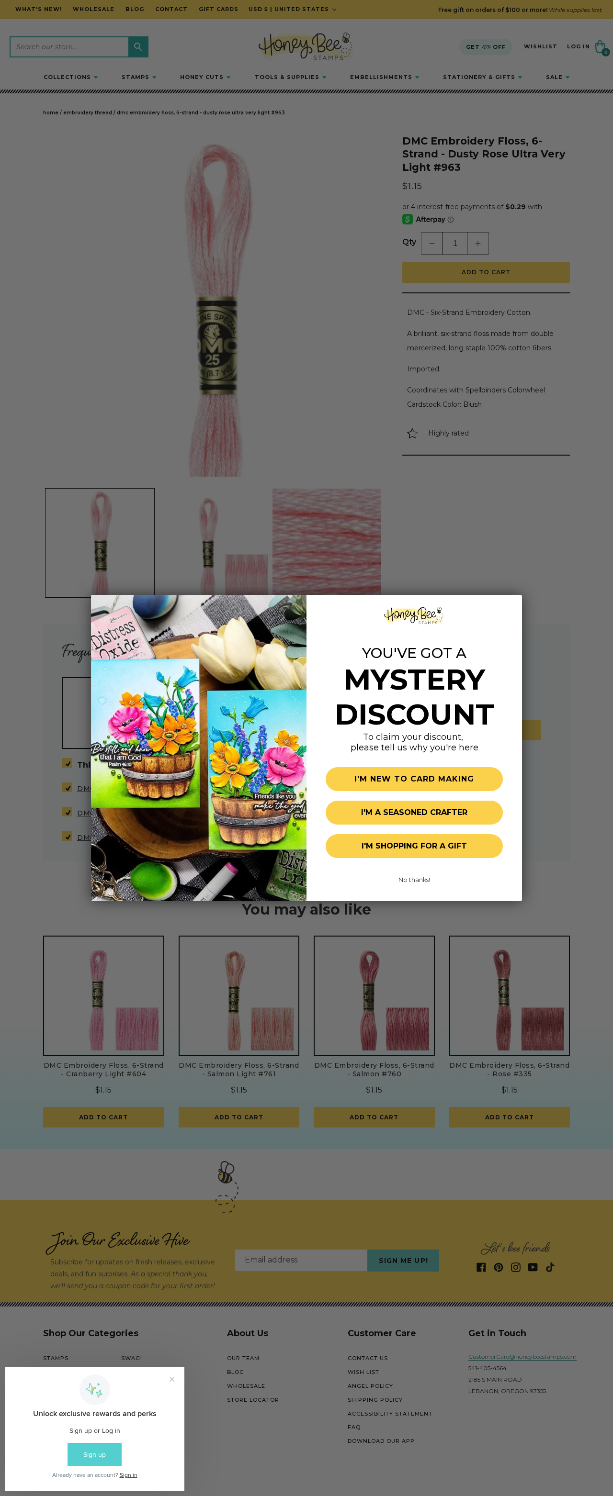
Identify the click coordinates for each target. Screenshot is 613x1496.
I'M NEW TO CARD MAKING (414, 778)
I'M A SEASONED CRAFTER (414, 812)
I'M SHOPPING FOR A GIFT (414, 845)
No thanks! (414, 879)
